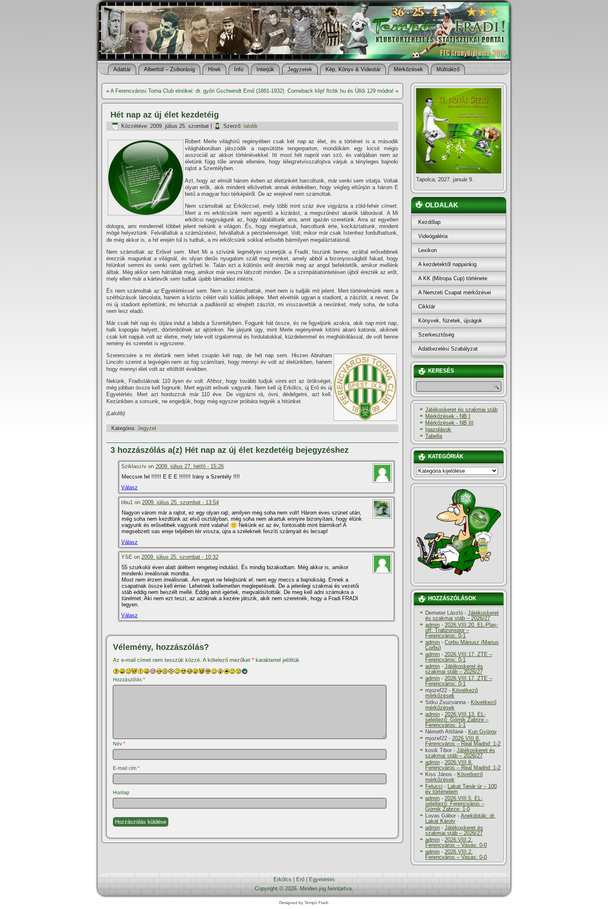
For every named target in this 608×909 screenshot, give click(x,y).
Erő (300, 879)
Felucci (434, 786)
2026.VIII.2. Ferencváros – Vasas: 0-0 (456, 842)
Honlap (121, 793)
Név (119, 744)
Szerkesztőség (436, 335)
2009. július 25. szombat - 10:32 (179, 557)
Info (238, 69)
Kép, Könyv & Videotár (353, 69)
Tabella (433, 436)
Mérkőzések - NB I (447, 416)
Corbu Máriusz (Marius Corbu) (462, 645)
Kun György (482, 732)
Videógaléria (433, 236)
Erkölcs (282, 879)
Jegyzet (146, 428)
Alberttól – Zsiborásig (169, 69)
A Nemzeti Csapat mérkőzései (454, 292)
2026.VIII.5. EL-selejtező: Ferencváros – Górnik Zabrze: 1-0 (454, 803)
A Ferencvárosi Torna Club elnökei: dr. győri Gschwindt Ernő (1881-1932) (197, 91)
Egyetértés (322, 879)
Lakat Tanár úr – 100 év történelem (461, 789)
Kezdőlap (429, 222)
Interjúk (265, 69)
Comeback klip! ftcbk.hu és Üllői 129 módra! (340, 91)
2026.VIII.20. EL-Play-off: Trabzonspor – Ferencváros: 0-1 (461, 630)
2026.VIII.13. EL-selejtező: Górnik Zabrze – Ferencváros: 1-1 (456, 719)
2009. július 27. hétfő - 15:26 (190, 466)
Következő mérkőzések (451, 693)
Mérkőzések (408, 69)
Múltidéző (448, 69)
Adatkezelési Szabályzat (448, 349)
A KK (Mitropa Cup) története (452, 278)
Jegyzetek (299, 69)
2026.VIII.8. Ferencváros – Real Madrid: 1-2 (462, 741)
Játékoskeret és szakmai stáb (461, 409)
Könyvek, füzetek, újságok (450, 320)
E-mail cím (126, 768)
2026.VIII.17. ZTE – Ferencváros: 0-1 (458, 657)
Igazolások (438, 429)
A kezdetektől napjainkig (447, 264)
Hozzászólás (129, 680)
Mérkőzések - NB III (449, 423)
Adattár (122, 69)
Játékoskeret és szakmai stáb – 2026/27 (462, 615)
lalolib (250, 126)
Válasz (129, 487)
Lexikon (427, 250)
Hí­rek (214, 69)
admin (432, 625)
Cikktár (426, 306)
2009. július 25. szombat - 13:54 (180, 502)
